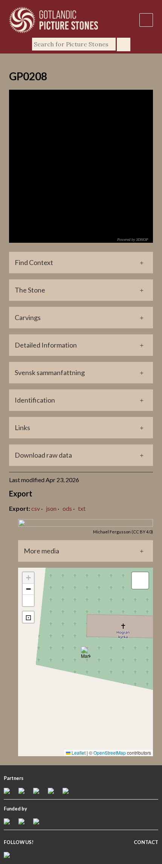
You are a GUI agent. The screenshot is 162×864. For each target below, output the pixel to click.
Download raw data (43, 455)
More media (41, 551)
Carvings (28, 317)
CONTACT (146, 842)
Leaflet (78, 752)
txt (82, 508)
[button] (85, 654)
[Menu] (146, 20)
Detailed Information (46, 345)
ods (67, 508)
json (51, 508)
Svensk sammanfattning (50, 372)
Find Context (34, 262)
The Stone (30, 290)
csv (35, 508)
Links (22, 427)
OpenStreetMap (109, 752)
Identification (35, 400)
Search (123, 44)
